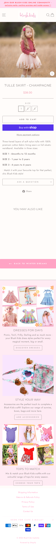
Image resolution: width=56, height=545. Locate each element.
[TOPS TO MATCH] (28, 444)
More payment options (28, 134)
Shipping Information (28, 492)
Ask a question (28, 182)
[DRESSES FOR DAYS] (28, 306)
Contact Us (28, 511)
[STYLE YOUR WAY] (28, 375)
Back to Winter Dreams (30, 263)
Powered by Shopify (28, 542)
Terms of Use (28, 506)
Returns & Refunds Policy (27, 497)
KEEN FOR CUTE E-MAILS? (27, 520)
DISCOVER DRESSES (28, 347)
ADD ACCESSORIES (28, 417)
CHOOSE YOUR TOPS (28, 483)
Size (28, 103)
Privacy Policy (28, 501)
